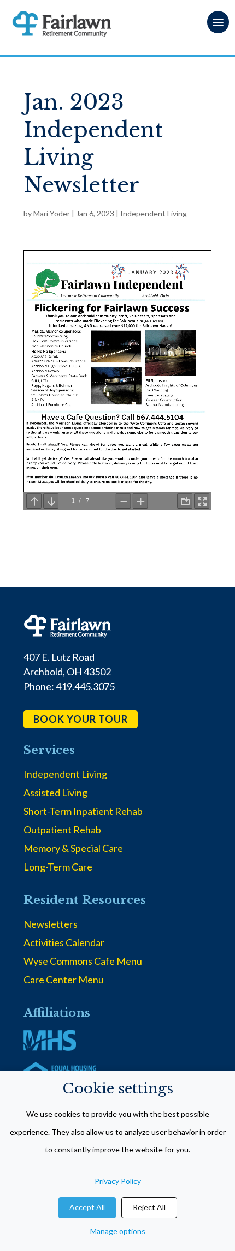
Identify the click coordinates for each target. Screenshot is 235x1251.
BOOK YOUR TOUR (80, 719)
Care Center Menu (64, 980)
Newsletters (51, 924)
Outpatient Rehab (62, 830)
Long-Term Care (58, 867)
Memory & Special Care (73, 848)
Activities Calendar (64, 942)
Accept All (87, 1207)
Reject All (149, 1207)
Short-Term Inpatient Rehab (83, 811)
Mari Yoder (51, 213)
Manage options (117, 1231)
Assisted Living (55, 793)
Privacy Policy (118, 1181)
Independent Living (153, 213)
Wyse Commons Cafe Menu (83, 961)
